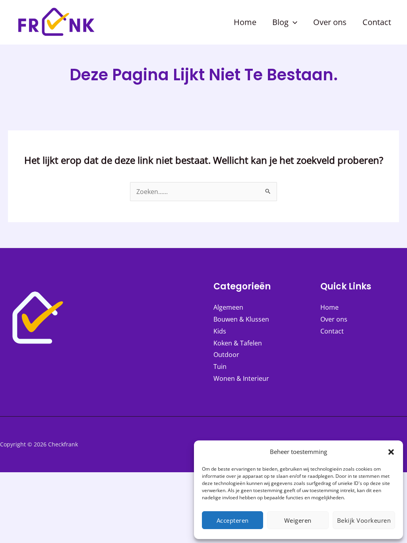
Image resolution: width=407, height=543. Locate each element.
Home (329, 307)
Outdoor (226, 354)
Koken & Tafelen (237, 343)
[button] (391, 452)
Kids (219, 331)
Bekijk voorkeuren (364, 520)
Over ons (333, 319)
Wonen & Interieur (241, 378)
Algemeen (228, 307)
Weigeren (298, 520)
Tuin (220, 366)
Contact (332, 331)
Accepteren (233, 520)
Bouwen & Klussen (241, 319)
